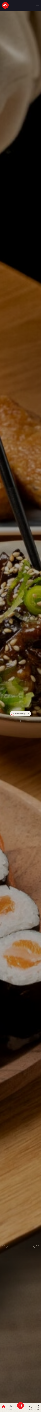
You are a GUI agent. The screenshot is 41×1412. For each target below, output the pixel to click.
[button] (36, 1245)
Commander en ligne (19, 713)
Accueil (3, 1409)
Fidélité (30, 1409)
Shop (38, 1409)
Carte (11, 1409)
